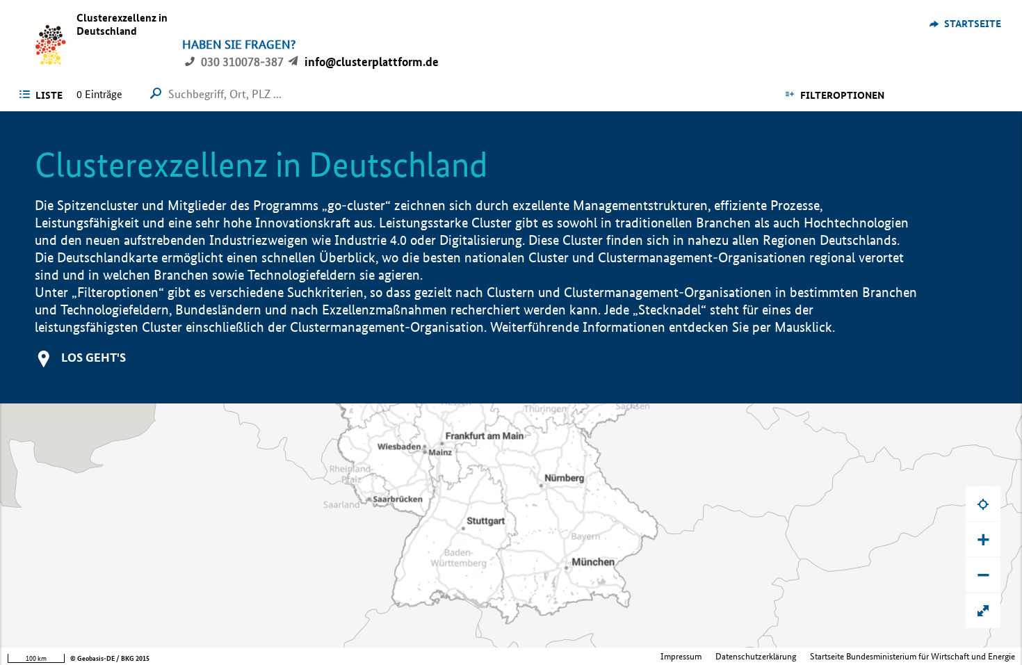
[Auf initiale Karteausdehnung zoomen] (983, 610)
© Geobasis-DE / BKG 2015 (109, 658)
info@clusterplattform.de (372, 61)
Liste (49, 95)
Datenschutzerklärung (755, 656)
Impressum (680, 656)
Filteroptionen (842, 95)
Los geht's (93, 357)
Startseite (972, 23)
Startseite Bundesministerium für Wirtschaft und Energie (912, 656)
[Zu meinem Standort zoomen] (983, 503)
